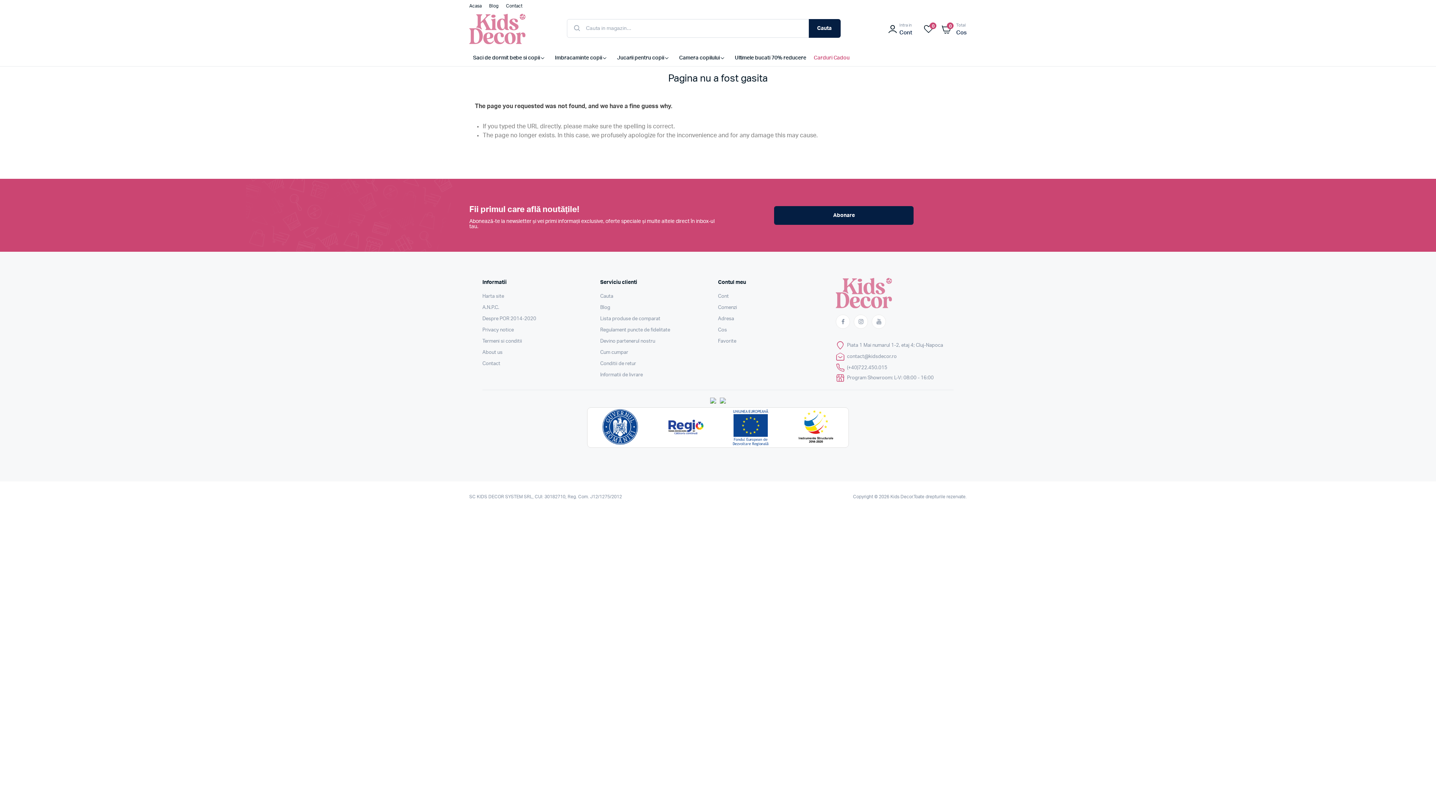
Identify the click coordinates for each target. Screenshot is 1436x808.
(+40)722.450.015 (867, 367)
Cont (723, 296)
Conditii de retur (618, 363)
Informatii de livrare (621, 375)
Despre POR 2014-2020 (509, 318)
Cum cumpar (614, 352)
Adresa (726, 318)
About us (492, 352)
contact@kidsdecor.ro (872, 356)
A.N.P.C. (490, 307)
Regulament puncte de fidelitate (635, 330)
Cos (722, 330)
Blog (605, 307)
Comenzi (727, 307)
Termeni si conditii (502, 341)
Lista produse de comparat (630, 318)
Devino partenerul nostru (627, 341)
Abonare (844, 215)
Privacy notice (498, 330)
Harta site (493, 296)
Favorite (727, 341)
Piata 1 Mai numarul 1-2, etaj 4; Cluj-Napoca (895, 345)
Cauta (824, 28)
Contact (491, 363)
